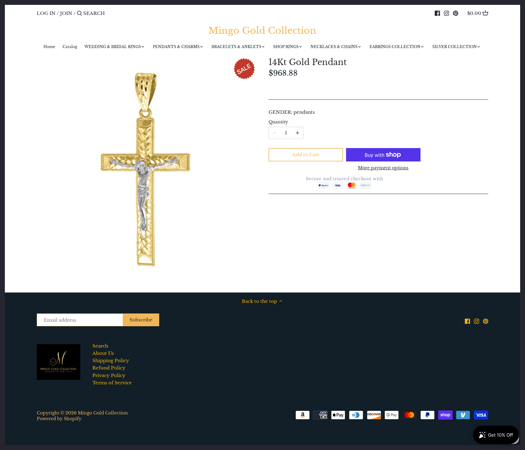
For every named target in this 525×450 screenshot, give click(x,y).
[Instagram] (446, 13)
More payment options (383, 168)
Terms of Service (112, 383)
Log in (46, 13)
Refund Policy (108, 368)
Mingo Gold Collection (262, 30)
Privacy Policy (108, 375)
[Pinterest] (455, 13)
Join (66, 13)
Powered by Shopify (59, 418)
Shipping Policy (110, 360)
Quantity (278, 122)
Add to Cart (305, 155)
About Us (103, 353)
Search (100, 346)
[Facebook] (437, 13)
